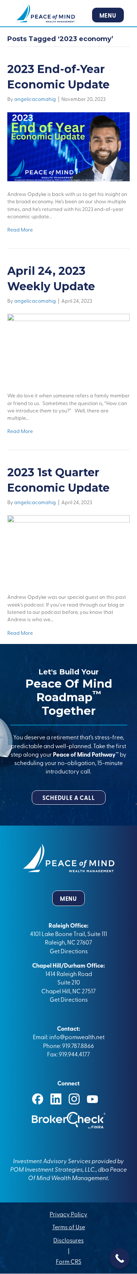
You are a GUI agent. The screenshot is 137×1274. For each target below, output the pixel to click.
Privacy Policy (68, 1214)
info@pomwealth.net (76, 1037)
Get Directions (69, 951)
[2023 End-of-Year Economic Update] (68, 145)
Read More (20, 229)
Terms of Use (68, 1227)
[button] (69, 797)
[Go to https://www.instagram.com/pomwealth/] (74, 1098)
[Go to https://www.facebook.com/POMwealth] (37, 1098)
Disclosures (68, 1240)
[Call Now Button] (120, 1258)
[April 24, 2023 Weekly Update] (68, 347)
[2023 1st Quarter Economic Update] (68, 549)
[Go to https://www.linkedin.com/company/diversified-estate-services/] (55, 1098)
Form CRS (68, 1261)
